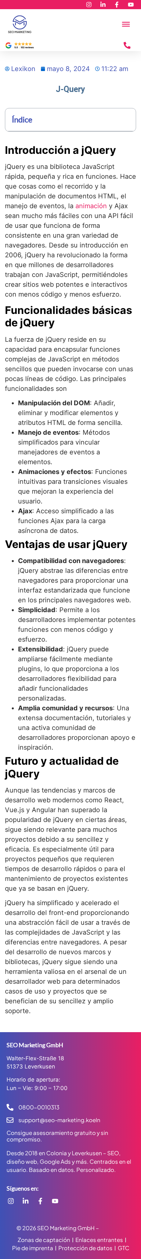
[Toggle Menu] (126, 24)
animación (91, 206)
